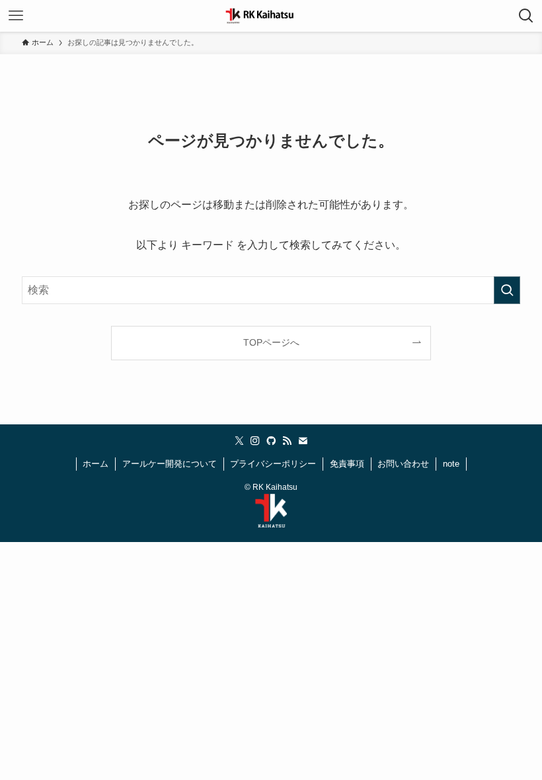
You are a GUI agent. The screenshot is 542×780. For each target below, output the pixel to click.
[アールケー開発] (271, 16)
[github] (271, 441)
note (451, 464)
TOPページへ (271, 342)
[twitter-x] (239, 441)
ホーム (95, 464)
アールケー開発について (169, 464)
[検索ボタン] (526, 16)
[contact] (303, 441)
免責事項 (347, 464)
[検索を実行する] (507, 290)
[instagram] (255, 441)
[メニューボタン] (16, 16)
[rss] (287, 441)
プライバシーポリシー (273, 464)
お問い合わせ (403, 464)
